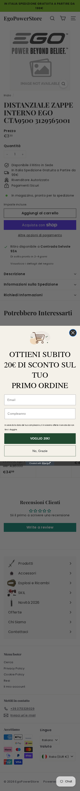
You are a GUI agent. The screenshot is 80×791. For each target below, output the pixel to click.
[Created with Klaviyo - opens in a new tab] (40, 463)
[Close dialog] (72, 332)
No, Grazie (40, 450)
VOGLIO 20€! (40, 438)
